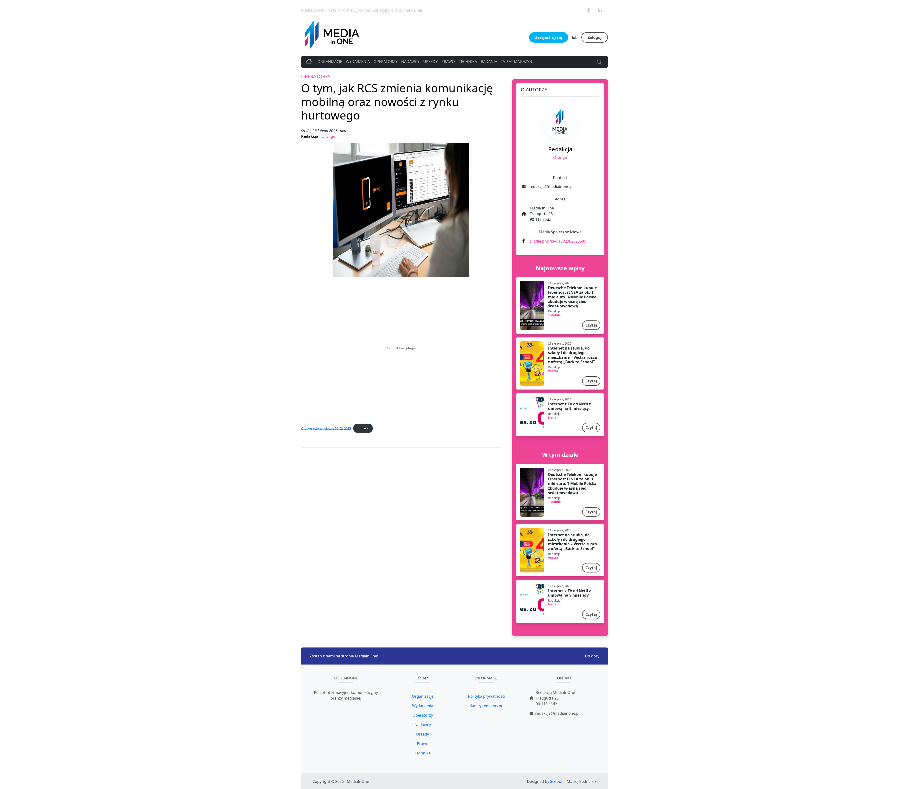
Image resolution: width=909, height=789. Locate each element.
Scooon (557, 781)
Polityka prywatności (486, 696)
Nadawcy (410, 61)
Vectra (553, 371)
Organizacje (329, 61)
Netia (552, 417)
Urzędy (430, 61)
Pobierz (363, 428)
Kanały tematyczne (486, 705)
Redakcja (310, 136)
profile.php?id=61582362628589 (557, 241)
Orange (328, 136)
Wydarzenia (358, 61)
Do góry (592, 656)
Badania (489, 61)
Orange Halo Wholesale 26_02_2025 (326, 428)
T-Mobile (554, 315)
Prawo (448, 61)
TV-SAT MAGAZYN (516, 61)
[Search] (598, 61)
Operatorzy (385, 61)
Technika (468, 61)
